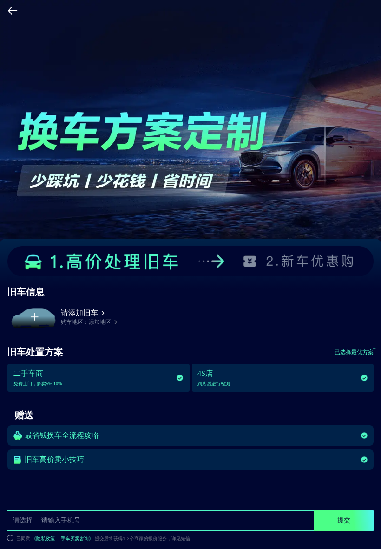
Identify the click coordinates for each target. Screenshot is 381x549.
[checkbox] (172, 538)
